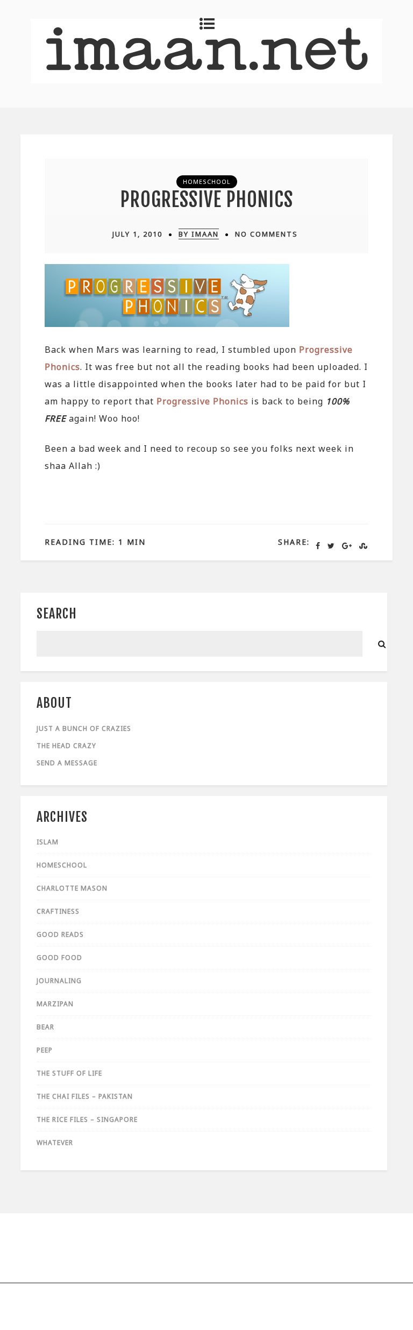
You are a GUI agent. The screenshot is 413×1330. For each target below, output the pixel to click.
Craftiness (58, 911)
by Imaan (199, 234)
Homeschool (207, 181)
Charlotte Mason (72, 888)
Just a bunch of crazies (84, 728)
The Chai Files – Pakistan (85, 1096)
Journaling (59, 980)
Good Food (59, 957)
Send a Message (67, 762)
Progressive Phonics (206, 200)
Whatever (55, 1142)
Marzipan (55, 1003)
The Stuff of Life (69, 1073)
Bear (45, 1027)
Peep (45, 1050)
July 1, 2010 (137, 234)
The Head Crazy (66, 745)
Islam (48, 842)
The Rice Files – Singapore (87, 1119)
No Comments (266, 234)
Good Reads (60, 934)
